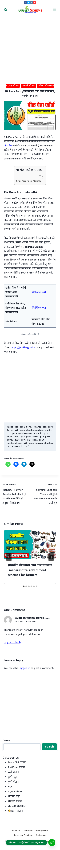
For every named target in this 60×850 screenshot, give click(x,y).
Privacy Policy (41, 831)
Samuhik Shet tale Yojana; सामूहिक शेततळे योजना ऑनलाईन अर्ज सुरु (45, 494)
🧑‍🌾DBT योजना (15, 811)
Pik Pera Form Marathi (29, 181)
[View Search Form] (5, 10)
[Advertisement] (30, 46)
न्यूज (10, 786)
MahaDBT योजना (17, 762)
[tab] (23, 586)
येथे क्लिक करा (39, 292)
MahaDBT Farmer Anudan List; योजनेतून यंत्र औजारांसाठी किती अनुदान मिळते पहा (14, 494)
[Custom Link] (51, 842)
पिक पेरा (8, 145)
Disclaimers (41, 835)
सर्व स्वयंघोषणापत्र (46, 85)
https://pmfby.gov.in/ (23, 347)
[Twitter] (28, 2)
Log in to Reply (12, 642)
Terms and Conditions (23, 835)
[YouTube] (34, 2)
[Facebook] (25, 2)
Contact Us (28, 831)
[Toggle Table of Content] (38, 176)
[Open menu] (54, 9)
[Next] (51, 557)
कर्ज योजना (13, 772)
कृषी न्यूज (12, 777)
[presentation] (30, 544)
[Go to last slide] (9, 557)
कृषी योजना (13, 782)
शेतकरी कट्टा (14, 796)
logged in (24, 668)
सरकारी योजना (28, 85)
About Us (16, 831)
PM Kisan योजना (16, 767)
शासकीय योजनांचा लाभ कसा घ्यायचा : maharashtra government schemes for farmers (30, 570)
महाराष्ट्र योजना (12, 85)
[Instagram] (31, 2)
